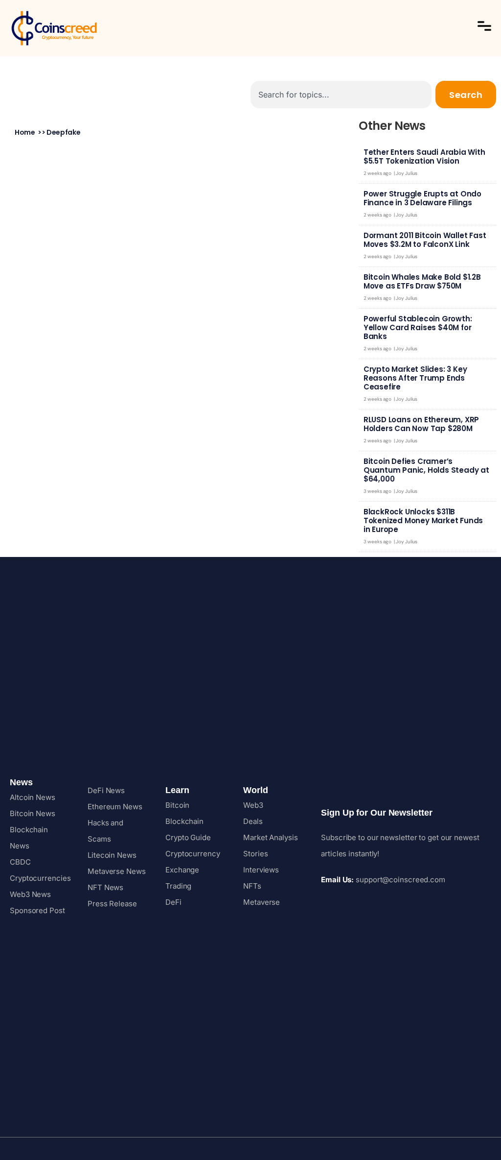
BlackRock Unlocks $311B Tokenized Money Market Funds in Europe (423, 520)
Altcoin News (32, 797)
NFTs (252, 886)
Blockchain (184, 821)
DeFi (173, 902)
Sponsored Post (37, 910)
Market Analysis (270, 837)
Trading (178, 886)
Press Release (112, 903)
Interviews (261, 869)
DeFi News (106, 790)
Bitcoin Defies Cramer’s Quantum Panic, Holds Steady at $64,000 (426, 470)
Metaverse (261, 902)
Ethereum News (115, 806)
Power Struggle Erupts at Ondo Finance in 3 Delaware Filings (422, 198)
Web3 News (30, 894)
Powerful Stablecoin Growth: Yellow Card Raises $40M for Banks (418, 327)
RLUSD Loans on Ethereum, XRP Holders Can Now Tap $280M (421, 424)
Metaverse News (117, 871)
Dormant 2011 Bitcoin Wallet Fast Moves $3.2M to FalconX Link (425, 239)
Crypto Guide (188, 837)
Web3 (253, 805)
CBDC (20, 862)
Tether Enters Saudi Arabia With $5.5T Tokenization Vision (424, 156)
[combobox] (341, 94)
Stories (255, 853)
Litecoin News (112, 855)
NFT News (105, 887)
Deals (253, 821)
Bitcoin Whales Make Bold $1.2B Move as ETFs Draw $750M (422, 281)
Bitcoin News (32, 813)
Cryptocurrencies (40, 878)
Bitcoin (177, 805)
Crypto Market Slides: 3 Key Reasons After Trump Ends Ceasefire (415, 378)
